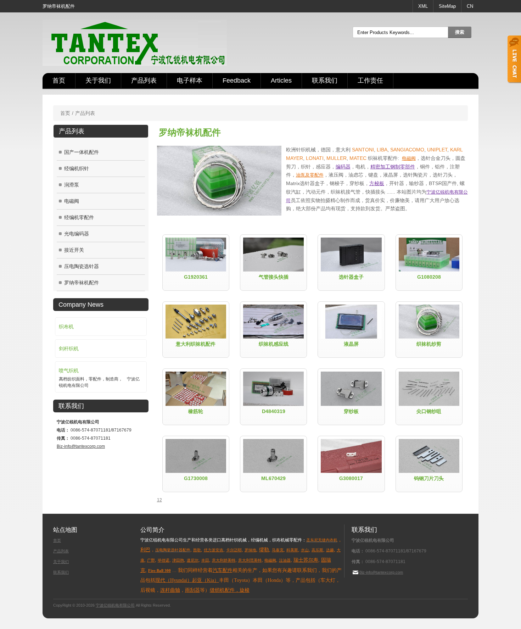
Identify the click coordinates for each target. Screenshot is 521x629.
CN (470, 6)
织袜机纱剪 (428, 344)
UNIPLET (437, 149)
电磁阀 (71, 201)
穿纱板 (351, 411)
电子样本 (189, 80)
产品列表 (144, 80)
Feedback (237, 80)
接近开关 (74, 250)
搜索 (459, 32)
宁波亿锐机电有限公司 (115, 605)
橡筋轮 (195, 411)
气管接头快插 (273, 277)
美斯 (292, 550)
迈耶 (234, 550)
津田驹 (178, 560)
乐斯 (317, 550)
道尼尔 (192, 560)
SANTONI (363, 149)
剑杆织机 (69, 348)
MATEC (357, 158)
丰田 (205, 560)
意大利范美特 (250, 560)
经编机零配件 (79, 217)
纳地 (250, 550)
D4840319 (273, 411)
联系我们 (324, 80)
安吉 (213, 550)
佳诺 (163, 560)
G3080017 (351, 478)
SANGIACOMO (407, 149)
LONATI (315, 158)
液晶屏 (351, 344)
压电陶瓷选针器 (81, 266)
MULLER (336, 158)
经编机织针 (76, 168)
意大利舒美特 (223, 560)
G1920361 (196, 277)
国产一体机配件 (81, 152)
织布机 (66, 326)
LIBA (382, 149)
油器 (285, 560)
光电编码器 (76, 233)
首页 (58, 80)
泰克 (278, 550)
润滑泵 (71, 185)
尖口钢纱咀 (428, 411)
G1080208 (429, 277)
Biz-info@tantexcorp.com (81, 446)
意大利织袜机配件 (195, 344)
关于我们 (98, 80)
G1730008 (196, 478)
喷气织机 (69, 370)
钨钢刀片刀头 (429, 478)
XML (423, 6)
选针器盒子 (351, 277)
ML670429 (273, 478)
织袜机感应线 (273, 344)
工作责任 (370, 80)
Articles (281, 80)
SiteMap (447, 6)
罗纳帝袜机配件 (81, 282)
